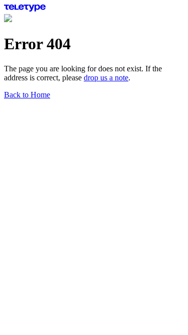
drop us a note (106, 77)
